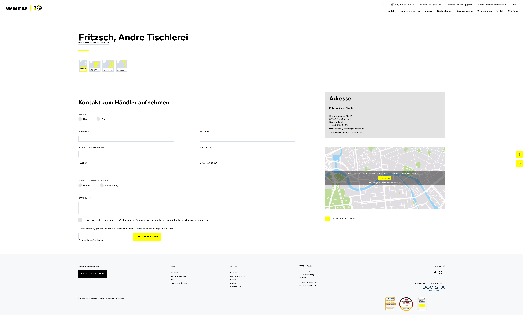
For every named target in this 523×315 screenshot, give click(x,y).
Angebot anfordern (404, 4)
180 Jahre (513, 11)
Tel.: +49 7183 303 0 (307, 283)
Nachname (206, 131)
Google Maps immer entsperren (386, 182)
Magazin (429, 11)
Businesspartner (464, 11)
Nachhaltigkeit (444, 11)
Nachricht (84, 198)
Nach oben (515, 307)
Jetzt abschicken (147, 236)
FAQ (172, 280)
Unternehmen (484, 11)
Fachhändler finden (237, 276)
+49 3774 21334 (340, 125)
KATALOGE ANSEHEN (92, 273)
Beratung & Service (410, 11)
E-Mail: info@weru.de (307, 285)
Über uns (233, 272)
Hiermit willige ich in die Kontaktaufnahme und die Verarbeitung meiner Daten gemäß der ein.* (147, 220)
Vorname (84, 131)
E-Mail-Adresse (208, 163)
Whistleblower (235, 287)
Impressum (110, 298)
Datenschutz (121, 298)
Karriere (233, 283)
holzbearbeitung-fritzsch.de (347, 132)
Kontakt (500, 11)
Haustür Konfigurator (179, 283)
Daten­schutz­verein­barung (191, 220)
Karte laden (385, 178)
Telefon (82, 163)
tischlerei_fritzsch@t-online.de (348, 128)
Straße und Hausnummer (92, 147)
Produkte (392, 11)
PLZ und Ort (207, 147)
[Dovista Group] (429, 288)
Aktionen (174, 272)
